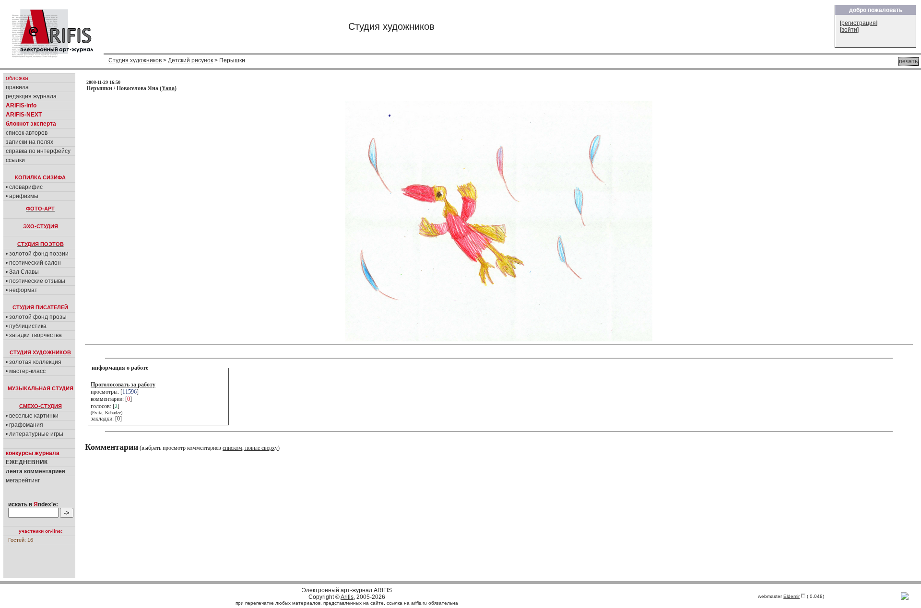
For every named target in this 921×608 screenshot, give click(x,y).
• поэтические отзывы (35, 281)
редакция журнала (31, 96)
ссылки (15, 160)
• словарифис (24, 187)
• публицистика (26, 326)
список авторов (26, 132)
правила (17, 87)
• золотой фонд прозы (36, 317)
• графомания (24, 424)
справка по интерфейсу (38, 151)
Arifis (347, 597)
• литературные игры (34, 434)
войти (849, 29)
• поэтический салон (33, 262)
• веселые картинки (32, 415)
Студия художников (135, 60)
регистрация (858, 23)
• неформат (21, 290)
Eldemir (791, 596)
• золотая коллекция (33, 362)
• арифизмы (22, 196)
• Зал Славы (22, 272)
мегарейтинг (23, 480)
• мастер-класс (26, 371)
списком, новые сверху (250, 447)
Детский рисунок (190, 60)
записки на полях (29, 142)
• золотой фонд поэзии (37, 253)
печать (908, 61)
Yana (168, 88)
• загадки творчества (34, 335)
